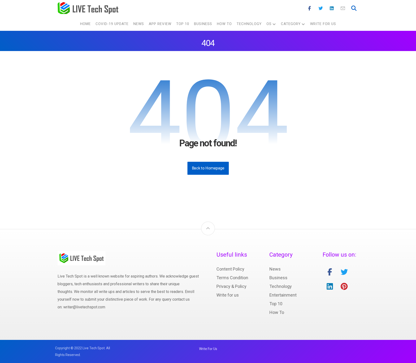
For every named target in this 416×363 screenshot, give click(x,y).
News (275, 269)
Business (278, 277)
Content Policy (230, 269)
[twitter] (344, 272)
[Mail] (342, 8)
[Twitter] (320, 8)
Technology (280, 286)
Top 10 (275, 303)
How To (276, 312)
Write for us (227, 295)
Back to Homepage (208, 168)
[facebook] (330, 272)
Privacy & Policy (231, 286)
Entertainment (283, 295)
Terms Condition (232, 277)
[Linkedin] (331, 8)
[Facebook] (309, 8)
